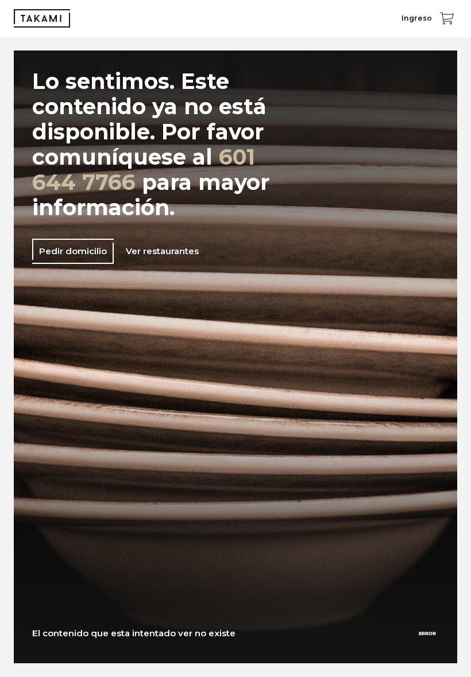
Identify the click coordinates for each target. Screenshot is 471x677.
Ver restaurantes (162, 251)
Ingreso (416, 18)
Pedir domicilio (73, 251)
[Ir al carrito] (447, 18)
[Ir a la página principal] (42, 18)
